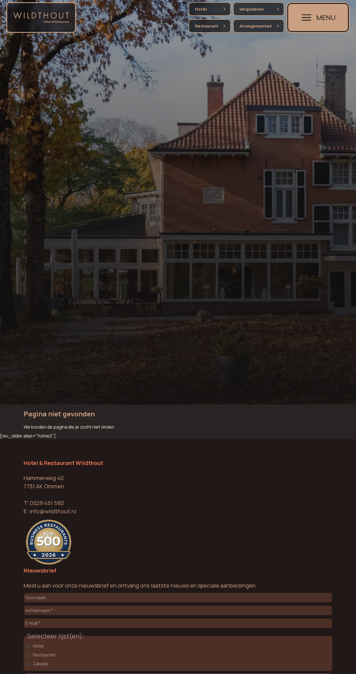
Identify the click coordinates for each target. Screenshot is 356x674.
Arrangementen (255, 26)
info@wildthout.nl (52, 511)
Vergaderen (251, 9)
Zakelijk (40, 664)
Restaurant (206, 26)
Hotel (201, 9)
